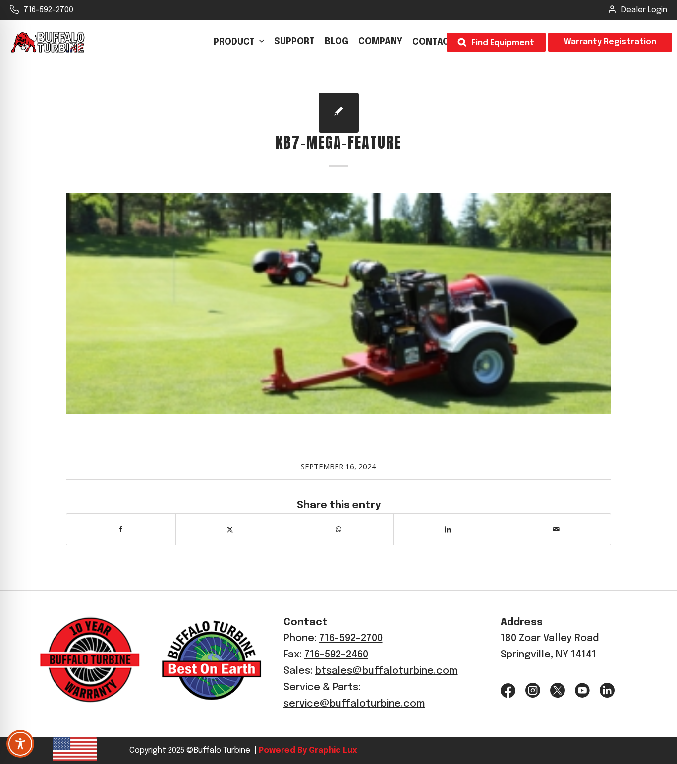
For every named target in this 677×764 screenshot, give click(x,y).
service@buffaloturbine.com (354, 704)
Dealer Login (644, 10)
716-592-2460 (336, 655)
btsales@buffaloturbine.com (386, 671)
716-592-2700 (48, 10)
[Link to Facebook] (508, 690)
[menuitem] (239, 42)
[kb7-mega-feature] (339, 113)
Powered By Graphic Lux (307, 750)
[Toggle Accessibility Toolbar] (20, 744)
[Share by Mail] (556, 529)
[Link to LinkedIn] (607, 690)
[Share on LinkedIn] (448, 529)
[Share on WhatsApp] (338, 529)
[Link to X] (557, 690)
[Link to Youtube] (582, 690)
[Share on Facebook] (120, 529)
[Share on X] (230, 529)
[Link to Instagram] (532, 690)
